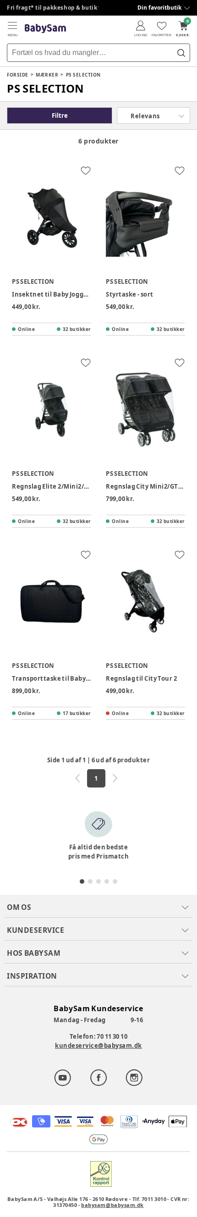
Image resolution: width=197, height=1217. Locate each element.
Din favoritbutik (159, 7)
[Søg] (181, 52)
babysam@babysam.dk (112, 1204)
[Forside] (45, 28)
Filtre (60, 115)
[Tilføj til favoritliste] (85, 170)
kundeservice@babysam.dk (98, 1045)
